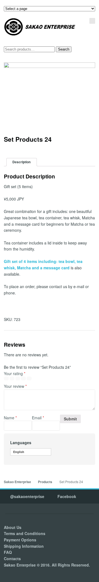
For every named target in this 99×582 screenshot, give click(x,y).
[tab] (21, 162)
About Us (12, 527)
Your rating (14, 373)
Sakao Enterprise (17, 482)
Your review (15, 386)
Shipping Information (24, 546)
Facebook (66, 496)
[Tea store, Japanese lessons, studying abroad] (40, 27)
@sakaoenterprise (27, 496)
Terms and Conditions (24, 533)
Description (21, 162)
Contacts (12, 558)
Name (10, 417)
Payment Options (20, 540)
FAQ (8, 552)
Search (63, 49)
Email (38, 417)
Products (45, 482)
